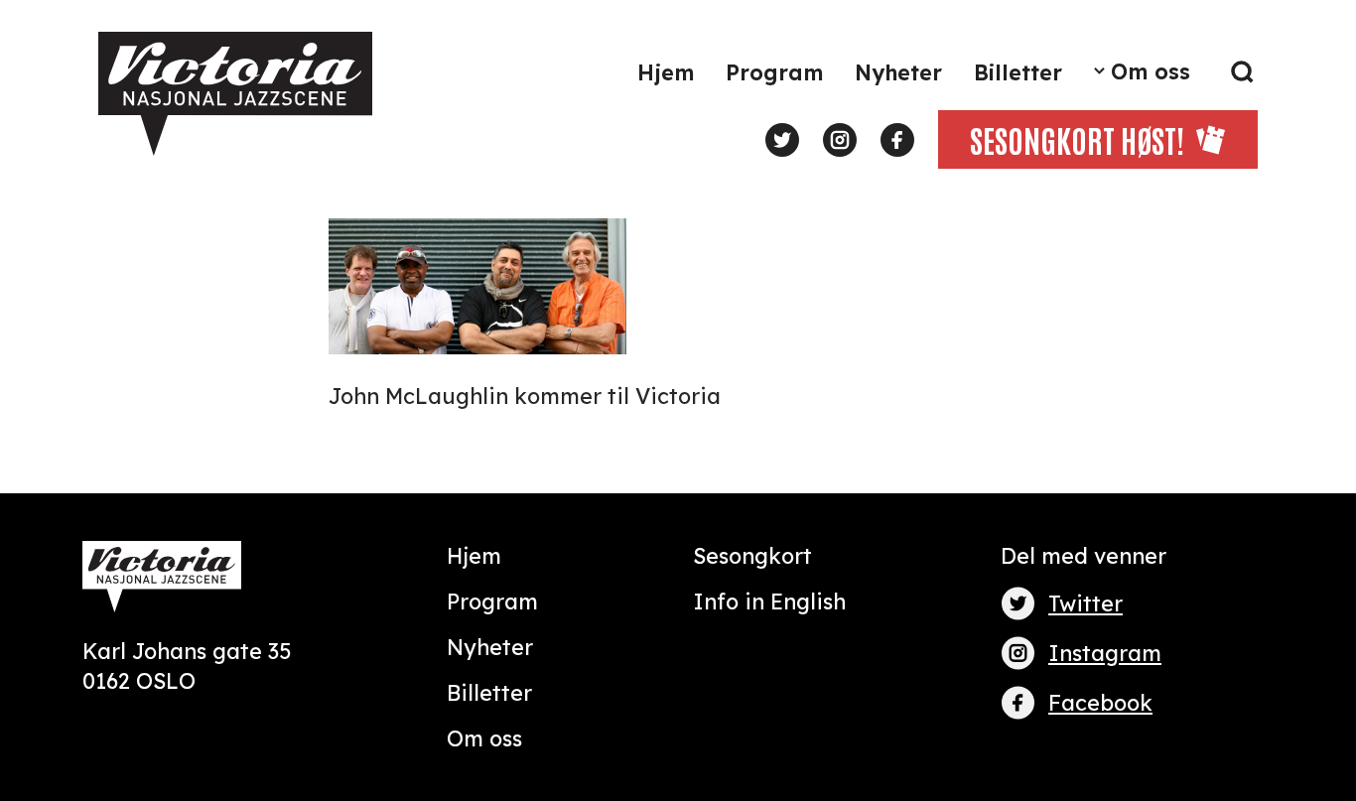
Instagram (1104, 652)
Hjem (665, 72)
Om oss (1150, 71)
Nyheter (898, 72)
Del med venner (1083, 555)
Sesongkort (752, 555)
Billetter (1018, 72)
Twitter (1085, 603)
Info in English (769, 601)
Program (774, 72)
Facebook (1100, 702)
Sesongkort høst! (1077, 139)
